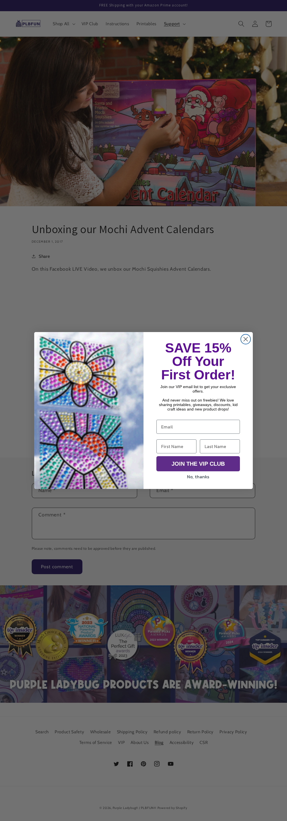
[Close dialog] (246, 339)
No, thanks (198, 476)
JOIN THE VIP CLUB (198, 464)
